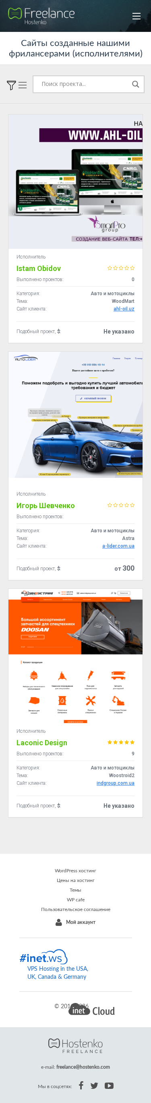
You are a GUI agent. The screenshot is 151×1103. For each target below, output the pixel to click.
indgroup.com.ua (115, 783)
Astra (128, 538)
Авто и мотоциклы (112, 293)
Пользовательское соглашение (75, 909)
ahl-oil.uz (124, 309)
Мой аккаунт (80, 922)
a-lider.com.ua (118, 546)
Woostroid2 (121, 775)
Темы (75, 890)
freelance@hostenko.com (83, 1067)
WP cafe (76, 899)
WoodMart (123, 301)
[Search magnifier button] (136, 84)
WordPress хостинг (75, 870)
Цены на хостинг (76, 880)
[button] (136, 16)
